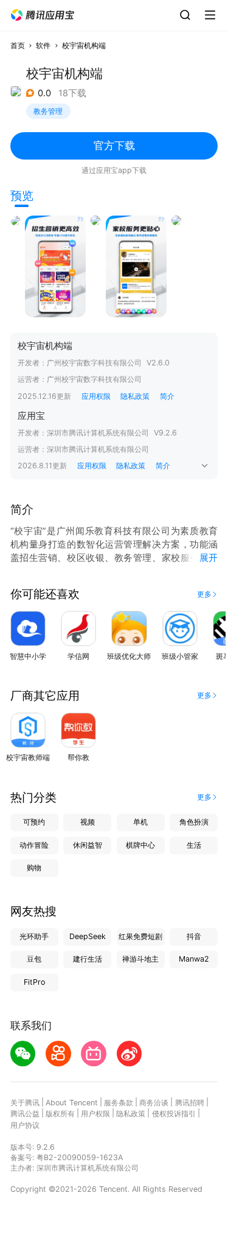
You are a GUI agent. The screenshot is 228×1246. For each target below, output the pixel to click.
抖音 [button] (194, 936)
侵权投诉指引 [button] (174, 1113)
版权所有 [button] (60, 1113)
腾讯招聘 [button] (189, 1102)
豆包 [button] (34, 958)
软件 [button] (43, 45)
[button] (42, 15)
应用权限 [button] (96, 396)
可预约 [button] (34, 821)
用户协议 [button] (25, 1125)
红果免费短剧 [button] (140, 936)
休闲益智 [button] (87, 845)
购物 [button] (34, 867)
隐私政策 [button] (135, 396)
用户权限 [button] (95, 1113)
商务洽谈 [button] (153, 1102)
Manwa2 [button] (194, 958)
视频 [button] (87, 821)
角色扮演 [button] (194, 821)
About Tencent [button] (72, 1102)
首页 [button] (17, 45)
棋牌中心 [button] (140, 845)
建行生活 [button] (87, 958)
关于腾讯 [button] (25, 1102)
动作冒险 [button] (34, 845)
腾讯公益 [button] (25, 1113)
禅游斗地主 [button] (140, 958)
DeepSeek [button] (87, 936)
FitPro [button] (34, 982)
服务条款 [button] (118, 1102)
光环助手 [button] (34, 936)
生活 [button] (194, 845)
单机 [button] (140, 821)
